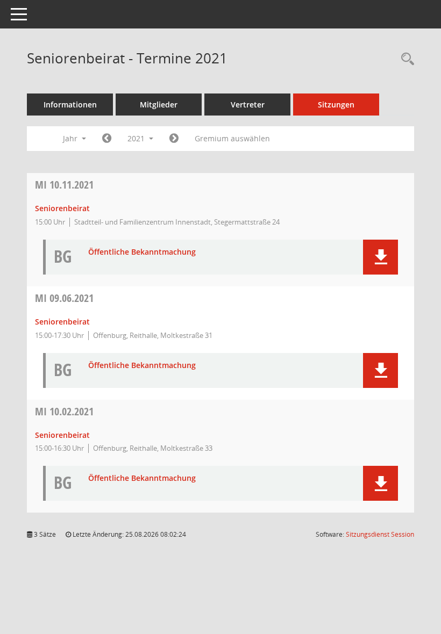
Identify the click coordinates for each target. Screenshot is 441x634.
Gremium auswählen (232, 138)
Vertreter (248, 104)
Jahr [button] (71, 138)
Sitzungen (336, 104)
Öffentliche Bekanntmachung (142, 252)
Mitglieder (158, 104)
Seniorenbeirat (62, 208)
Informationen (70, 104)
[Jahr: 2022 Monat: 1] (174, 138)
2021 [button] (137, 138)
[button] (380, 257)
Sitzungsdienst (380, 534)
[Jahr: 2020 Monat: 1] (106, 138)
